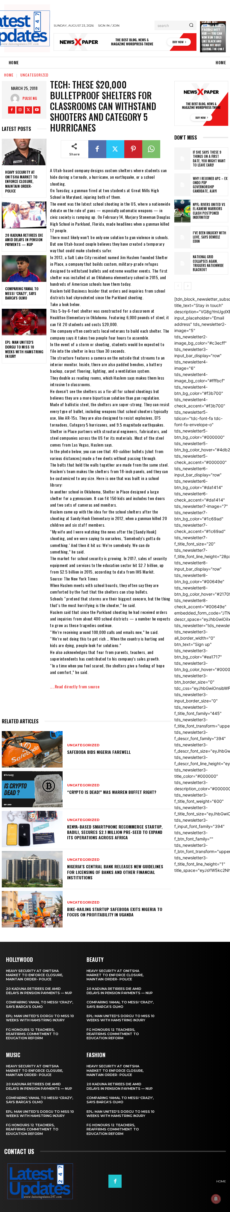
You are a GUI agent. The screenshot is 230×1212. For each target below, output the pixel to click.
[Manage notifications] (216, 1199)
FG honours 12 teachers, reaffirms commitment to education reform (32, 1034)
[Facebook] (11, 110)
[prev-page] (178, 286)
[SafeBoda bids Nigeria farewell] (32, 749)
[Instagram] (20, 110)
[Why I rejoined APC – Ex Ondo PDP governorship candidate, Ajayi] (182, 184)
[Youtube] (36, 110)
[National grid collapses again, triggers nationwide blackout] (182, 263)
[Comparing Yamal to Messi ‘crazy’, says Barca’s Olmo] (24, 268)
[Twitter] (28, 110)
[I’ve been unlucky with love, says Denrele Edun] (182, 237)
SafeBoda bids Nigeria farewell (99, 752)
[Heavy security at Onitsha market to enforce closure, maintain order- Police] (24, 152)
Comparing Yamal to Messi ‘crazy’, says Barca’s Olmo (21, 293)
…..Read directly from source (74, 686)
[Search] (191, 25)
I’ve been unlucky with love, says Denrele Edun (209, 237)
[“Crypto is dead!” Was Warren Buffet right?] (32, 789)
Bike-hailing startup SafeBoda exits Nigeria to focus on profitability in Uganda (114, 912)
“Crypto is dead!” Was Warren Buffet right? (111, 792)
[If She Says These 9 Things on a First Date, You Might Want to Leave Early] (182, 158)
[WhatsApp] (151, 149)
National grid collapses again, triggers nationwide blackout (208, 263)
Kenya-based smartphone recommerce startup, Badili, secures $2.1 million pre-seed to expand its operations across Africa (115, 831)
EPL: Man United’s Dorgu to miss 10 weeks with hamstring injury (24, 349)
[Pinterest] (133, 149)
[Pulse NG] (16, 98)
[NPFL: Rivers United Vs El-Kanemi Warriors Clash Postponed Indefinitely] (182, 211)
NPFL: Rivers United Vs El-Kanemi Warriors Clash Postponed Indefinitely (209, 211)
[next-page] (187, 286)
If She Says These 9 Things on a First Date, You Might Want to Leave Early (209, 158)
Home (8, 74)
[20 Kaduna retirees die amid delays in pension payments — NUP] (24, 214)
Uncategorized (34, 74)
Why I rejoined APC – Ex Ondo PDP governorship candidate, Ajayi (210, 185)
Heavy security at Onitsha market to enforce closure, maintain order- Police (21, 181)
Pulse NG (29, 98)
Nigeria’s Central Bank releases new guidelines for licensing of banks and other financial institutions (115, 871)
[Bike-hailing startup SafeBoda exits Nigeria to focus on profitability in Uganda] (32, 909)
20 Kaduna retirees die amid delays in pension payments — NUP (24, 240)
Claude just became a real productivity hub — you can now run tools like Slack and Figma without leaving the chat (213, 35)
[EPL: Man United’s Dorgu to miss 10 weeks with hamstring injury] (24, 322)
